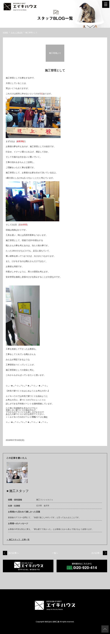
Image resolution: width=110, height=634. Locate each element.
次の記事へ (96, 553)
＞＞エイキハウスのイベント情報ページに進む (27, 417)
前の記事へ (14, 553)
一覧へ (55, 553)
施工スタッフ (19, 491)
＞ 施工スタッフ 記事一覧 (18, 539)
